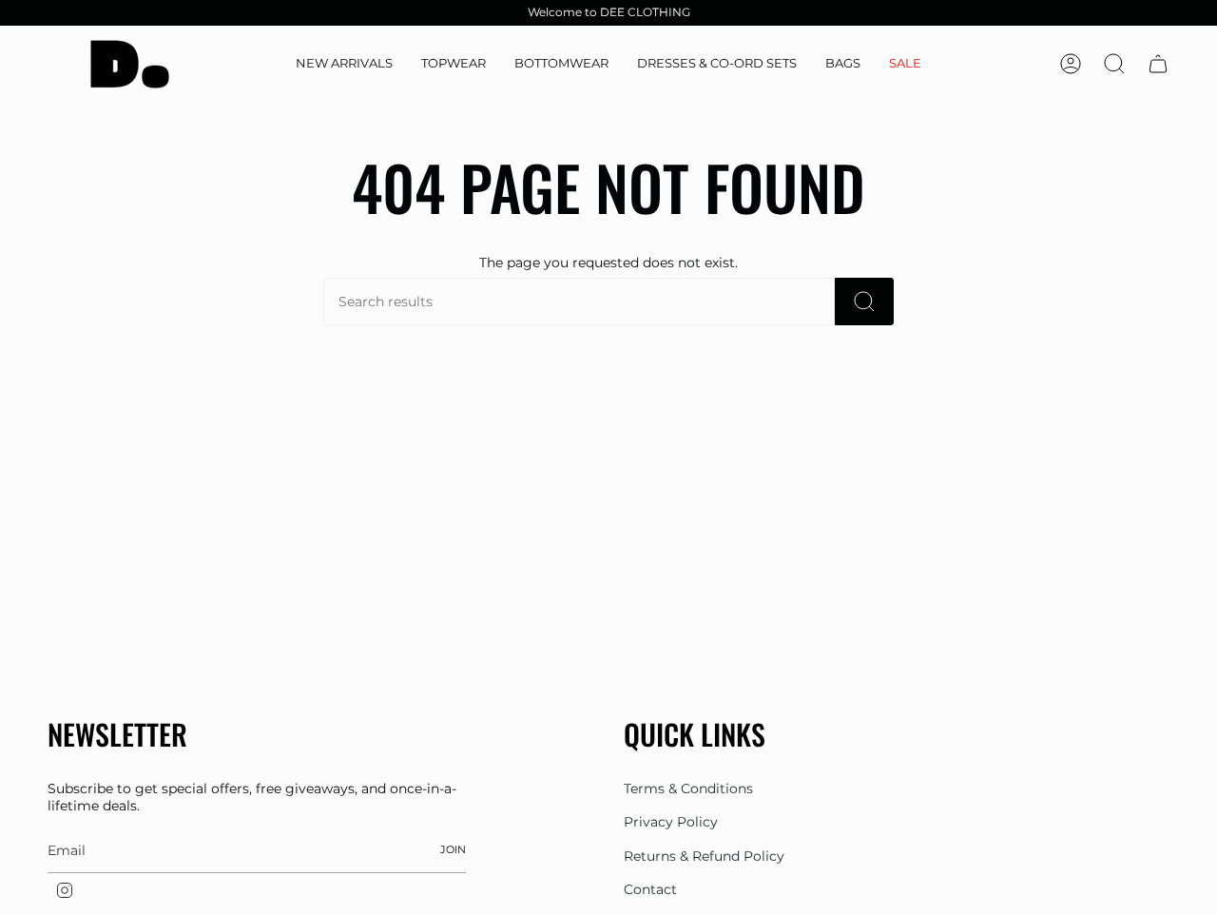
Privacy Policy (671, 821)
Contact (650, 889)
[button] (453, 64)
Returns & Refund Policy (704, 856)
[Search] (864, 301)
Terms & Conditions (688, 788)
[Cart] (1158, 64)
